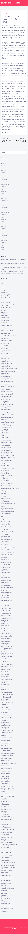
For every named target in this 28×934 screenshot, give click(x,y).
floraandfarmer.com (5, 399)
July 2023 (3, 217)
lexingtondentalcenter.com (7, 477)
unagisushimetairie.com (6, 340)
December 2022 (4, 233)
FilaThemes (14, 928)
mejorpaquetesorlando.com (7, 455)
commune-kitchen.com (6, 574)
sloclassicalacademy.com (6, 556)
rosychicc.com (4, 519)
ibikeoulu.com (4, 603)
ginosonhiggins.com (5, 641)
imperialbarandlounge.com (7, 417)
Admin (12, 13)
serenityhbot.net (5, 747)
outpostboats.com (5, 521)
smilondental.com (5, 463)
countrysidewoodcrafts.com (7, 328)
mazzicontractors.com (6, 827)
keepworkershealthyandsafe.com (8, 335)
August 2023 (4, 214)
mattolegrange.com (5, 631)
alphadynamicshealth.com (7, 870)
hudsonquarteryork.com (6, 837)
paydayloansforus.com (6, 323)
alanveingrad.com (5, 640)
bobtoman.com (4, 353)
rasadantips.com (4, 312)
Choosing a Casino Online (21, 140)
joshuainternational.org (6, 748)
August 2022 (4, 242)
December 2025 (4, 161)
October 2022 (4, 238)
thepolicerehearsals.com (6, 549)
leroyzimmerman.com (6, 880)
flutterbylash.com (5, 872)
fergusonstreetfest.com (6, 855)
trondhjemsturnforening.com (7, 845)
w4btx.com (3, 458)
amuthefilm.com (5, 575)
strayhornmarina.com (6, 561)
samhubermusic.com (5, 910)
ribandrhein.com (4, 493)
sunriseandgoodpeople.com (7, 656)
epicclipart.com (4, 348)
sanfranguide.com (5, 541)
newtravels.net (4, 322)
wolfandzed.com (5, 806)
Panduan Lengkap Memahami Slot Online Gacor (12, 273)
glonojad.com (4, 590)
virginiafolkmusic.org (5, 490)
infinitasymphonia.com (6, 580)
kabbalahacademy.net (6, 462)
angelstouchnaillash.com (6, 460)
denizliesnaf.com (5, 701)
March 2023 (4, 226)
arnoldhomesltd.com (6, 412)
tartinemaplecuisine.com (6, 618)
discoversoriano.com (5, 536)
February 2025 (4, 172)
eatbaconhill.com (5, 317)
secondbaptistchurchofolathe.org (8, 892)
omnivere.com (4, 310)
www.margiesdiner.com (6, 781)
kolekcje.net (4, 495)
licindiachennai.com (5, 297)
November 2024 (4, 179)
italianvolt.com (4, 434)
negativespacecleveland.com (7, 653)
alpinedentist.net (5, 358)
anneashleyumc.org (5, 771)
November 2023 (4, 207)
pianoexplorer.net (5, 822)
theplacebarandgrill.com (6, 687)
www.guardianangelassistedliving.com (9, 844)
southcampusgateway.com (7, 365)
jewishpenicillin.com (5, 485)
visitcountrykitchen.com (6, 636)
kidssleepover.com (5, 320)
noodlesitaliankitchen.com (7, 337)
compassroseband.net (6, 709)
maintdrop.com (4, 351)
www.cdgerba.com (5, 841)
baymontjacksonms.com (6, 648)
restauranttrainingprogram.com (8, 482)
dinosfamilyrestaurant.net (7, 391)
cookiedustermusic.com (6, 664)
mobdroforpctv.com (5, 528)
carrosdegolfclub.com (6, 396)
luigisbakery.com (4, 803)
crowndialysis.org (5, 480)
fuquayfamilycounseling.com (7, 888)
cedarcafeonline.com (5, 305)
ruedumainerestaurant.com (7, 587)
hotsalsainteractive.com (6, 302)
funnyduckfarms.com (6, 875)
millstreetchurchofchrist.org (7, 865)
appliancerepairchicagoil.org (7, 330)
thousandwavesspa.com (6, 679)
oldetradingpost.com (6, 384)
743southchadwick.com (6, 406)
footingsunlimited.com (6, 776)
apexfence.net (4, 911)
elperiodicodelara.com (6, 294)
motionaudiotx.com (5, 898)
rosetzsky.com (4, 589)
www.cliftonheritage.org (6, 789)
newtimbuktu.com (5, 314)
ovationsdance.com (5, 491)
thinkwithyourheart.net (6, 421)
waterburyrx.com (5, 689)
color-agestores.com (6, 514)
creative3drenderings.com (7, 730)
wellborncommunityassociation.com (9, 368)
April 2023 (3, 224)
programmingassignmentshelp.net (8, 318)
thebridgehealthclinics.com (7, 724)
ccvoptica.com (4, 799)
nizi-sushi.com (4, 621)
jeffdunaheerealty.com (6, 760)
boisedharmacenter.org (6, 513)
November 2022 (4, 235)
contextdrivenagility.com (6, 602)
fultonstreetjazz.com (6, 374)
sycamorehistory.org (5, 814)
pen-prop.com (4, 752)
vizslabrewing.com (5, 437)
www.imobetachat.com (6, 737)
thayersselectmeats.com (6, 717)
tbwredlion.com (4, 849)
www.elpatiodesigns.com (6, 836)
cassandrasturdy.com (5, 529)
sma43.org (3, 791)
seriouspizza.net (4, 707)
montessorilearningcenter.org (7, 854)
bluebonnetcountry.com (6, 346)
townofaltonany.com (6, 649)
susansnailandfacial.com (6, 750)
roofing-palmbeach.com (6, 409)
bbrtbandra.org (4, 345)
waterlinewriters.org (5, 725)
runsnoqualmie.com (5, 778)
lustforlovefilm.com (5, 577)
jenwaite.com (4, 877)
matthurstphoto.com (6, 859)
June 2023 (3, 219)
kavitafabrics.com (5, 668)
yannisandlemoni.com (6, 440)
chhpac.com (3, 895)
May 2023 (3, 221)
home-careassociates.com (7, 508)
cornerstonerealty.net (6, 816)
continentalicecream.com (7, 565)
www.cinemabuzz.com (6, 809)
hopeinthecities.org (5, 524)
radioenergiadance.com (6, 360)
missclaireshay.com (5, 290)
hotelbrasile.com (5, 373)
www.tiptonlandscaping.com (7, 796)
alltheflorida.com (5, 860)
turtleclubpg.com (5, 674)
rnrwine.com (4, 885)
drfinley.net (3, 882)
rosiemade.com (4, 449)
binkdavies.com (4, 569)
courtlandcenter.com (5, 681)
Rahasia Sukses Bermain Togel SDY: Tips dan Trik (12, 271)
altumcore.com (4, 710)
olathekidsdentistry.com (6, 452)
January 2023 (4, 231)
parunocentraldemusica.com (7, 842)
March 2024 (4, 198)
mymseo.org (4, 893)
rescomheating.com (5, 901)
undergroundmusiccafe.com (7, 908)
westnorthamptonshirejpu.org (8, 371)
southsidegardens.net (6, 824)
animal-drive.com (5, 712)
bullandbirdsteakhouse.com (7, 786)
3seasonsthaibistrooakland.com (8, 503)
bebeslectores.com (5, 388)
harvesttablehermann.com (7, 394)
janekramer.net (4, 620)
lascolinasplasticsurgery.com (7, 788)
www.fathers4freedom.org (7, 755)
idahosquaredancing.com (6, 427)
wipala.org (3, 516)
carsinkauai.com (4, 864)
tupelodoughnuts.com (6, 450)
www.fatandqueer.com (6, 770)
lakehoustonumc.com (6, 742)
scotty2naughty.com (5, 595)
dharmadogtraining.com (6, 896)
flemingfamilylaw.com (6, 883)
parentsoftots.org (5, 729)
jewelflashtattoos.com (6, 342)
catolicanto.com (4, 496)
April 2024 (3, 196)
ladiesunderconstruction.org (7, 386)
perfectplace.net (5, 501)
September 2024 (5, 184)
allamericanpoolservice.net (7, 483)
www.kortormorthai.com (6, 768)
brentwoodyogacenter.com (7, 794)
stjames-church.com (5, 593)
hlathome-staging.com (6, 473)
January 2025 (4, 175)
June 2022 (3, 247)
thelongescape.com (5, 630)
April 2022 (3, 252)
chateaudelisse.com (5, 366)
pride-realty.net (4, 869)
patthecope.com (4, 704)
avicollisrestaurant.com (6, 684)
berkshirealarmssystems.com (7, 435)
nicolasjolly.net (4, 579)
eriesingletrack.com (5, 445)
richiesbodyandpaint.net (6, 295)
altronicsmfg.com (5, 315)
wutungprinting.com (5, 643)
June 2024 (3, 191)
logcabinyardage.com (6, 733)
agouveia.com (4, 890)
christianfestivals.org (6, 635)
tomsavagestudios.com (6, 486)
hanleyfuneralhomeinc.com (7, 454)
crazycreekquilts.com (6, 567)
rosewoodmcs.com (5, 813)
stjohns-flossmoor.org (6, 661)
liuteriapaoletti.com (5, 654)
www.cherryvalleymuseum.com (8, 381)
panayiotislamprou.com (6, 363)
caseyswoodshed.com (6, 697)
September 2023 (5, 212)
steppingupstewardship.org (7, 798)
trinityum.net (4, 826)
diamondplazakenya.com (6, 847)
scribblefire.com (4, 505)
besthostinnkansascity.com (7, 905)
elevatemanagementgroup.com (8, 878)
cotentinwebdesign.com (6, 383)
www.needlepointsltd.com (7, 785)
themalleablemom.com (6, 612)
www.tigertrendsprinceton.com (8, 753)
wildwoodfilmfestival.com (7, 370)
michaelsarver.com (5, 470)
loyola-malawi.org (5, 518)
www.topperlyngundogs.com (7, 757)
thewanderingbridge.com (6, 610)
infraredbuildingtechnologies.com (8, 393)
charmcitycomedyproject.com (7, 598)
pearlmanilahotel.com (6, 350)
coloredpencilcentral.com (7, 414)
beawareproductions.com (6, 600)
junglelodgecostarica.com (7, 633)
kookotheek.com (5, 361)
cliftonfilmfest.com (5, 416)
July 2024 (3, 189)
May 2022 (3, 249)
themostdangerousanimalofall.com (9, 547)
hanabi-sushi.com (5, 804)
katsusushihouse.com (6, 584)
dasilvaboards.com (5, 557)
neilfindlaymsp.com (5, 682)
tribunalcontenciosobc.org (7, 554)
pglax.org (3, 651)
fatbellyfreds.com (5, 834)
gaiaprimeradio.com (5, 625)
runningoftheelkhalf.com (6, 758)
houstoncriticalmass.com (6, 546)
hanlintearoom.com (5, 873)
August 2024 (4, 186)
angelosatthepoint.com (6, 692)
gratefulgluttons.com (6, 526)
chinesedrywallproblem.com (7, 658)
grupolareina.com (5, 379)
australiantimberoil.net (6, 389)
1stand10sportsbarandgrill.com (8, 457)
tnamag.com (4, 714)
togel (2, 283)
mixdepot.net (4, 811)
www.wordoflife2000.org (7, 426)
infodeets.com (4, 300)
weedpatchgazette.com (6, 442)
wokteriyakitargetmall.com (7, 475)
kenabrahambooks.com (6, 572)
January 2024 (4, 203)
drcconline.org (4, 686)
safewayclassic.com (5, 327)
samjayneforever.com (6, 857)
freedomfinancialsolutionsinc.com (8, 763)
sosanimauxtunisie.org (6, 355)
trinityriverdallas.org (5, 500)
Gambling (9, 132)
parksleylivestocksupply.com (7, 511)
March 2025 (4, 170)
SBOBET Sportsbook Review (7, 140)
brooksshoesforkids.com (6, 715)
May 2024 (3, 193)
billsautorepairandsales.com (7, 850)
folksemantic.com (5, 430)
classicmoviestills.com (6, 533)
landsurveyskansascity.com (7, 773)
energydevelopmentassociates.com (9, 398)
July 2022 (3, 245)
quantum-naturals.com (6, 852)
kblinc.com (3, 444)
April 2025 (3, 168)
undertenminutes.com (6, 309)
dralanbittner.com (5, 439)
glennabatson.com (5, 559)
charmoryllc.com (5, 542)
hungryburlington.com (6, 615)
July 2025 (3, 165)
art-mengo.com (4, 623)
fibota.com (3, 839)
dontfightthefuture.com (6, 411)
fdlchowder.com (4, 783)
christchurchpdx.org (5, 570)
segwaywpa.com (4, 720)
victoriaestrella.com (5, 677)
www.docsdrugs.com (5, 780)
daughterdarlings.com (6, 299)
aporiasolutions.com (5, 719)
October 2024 (4, 182)
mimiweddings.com (5, 903)
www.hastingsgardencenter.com (8, 821)
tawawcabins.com (5, 429)
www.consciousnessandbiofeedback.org (10, 817)
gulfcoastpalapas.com (6, 722)
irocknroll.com (4, 424)
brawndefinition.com (5, 564)
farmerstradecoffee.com (6, 732)
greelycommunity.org (6, 585)
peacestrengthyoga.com (6, 761)
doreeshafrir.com (5, 597)
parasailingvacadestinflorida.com (8, 867)
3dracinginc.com (4, 544)
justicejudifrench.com (6, 608)
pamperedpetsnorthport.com (7, 447)
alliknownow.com (5, 551)
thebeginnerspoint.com (6, 537)
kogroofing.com (4, 356)
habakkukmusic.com (5, 743)
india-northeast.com (5, 407)
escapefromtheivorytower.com (8, 404)
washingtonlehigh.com (6, 801)
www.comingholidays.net (6, 539)
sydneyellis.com (4, 478)
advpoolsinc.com (5, 691)
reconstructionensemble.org (7, 666)
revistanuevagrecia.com (6, 592)
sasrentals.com (4, 467)
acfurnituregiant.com (6, 307)
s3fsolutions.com (5, 401)
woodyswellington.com (6, 832)
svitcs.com (3, 705)
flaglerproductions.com (6, 562)
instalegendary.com (5, 333)
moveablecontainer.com (6, 378)
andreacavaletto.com (6, 510)
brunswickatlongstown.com (7, 617)
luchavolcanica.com (5, 669)
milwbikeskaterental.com (7, 646)
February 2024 (4, 200)
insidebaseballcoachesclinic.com (8, 862)
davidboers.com (4, 735)
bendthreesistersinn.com (6, 659)
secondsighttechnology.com (7, 468)
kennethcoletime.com (6, 613)
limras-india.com (4, 292)
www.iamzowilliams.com (6, 819)
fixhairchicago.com (5, 699)
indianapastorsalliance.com (7, 694)
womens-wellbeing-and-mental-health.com (11, 488)
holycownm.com (4, 671)
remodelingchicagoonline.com (7, 793)
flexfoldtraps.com (5, 765)
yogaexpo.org (4, 506)
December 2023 (4, 205)
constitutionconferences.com (7, 702)
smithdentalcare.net (5, 906)
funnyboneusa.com (5, 663)
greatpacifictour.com (5, 676)
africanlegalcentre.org (6, 582)
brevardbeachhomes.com (6, 402)
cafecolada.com (4, 534)
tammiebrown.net (5, 626)
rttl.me (2, 900)
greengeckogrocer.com (6, 472)
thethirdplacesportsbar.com (7, 829)
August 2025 (4, 163)
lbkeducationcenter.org (6, 498)
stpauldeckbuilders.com (6, 775)
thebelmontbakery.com (6, 325)
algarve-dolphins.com (6, 638)
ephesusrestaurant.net (6, 831)
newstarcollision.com (6, 465)
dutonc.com (3, 628)
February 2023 (4, 228)
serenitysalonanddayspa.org (7, 304)
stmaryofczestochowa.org (7, 607)
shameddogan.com (5, 727)
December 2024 (4, 177)
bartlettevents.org (5, 376)
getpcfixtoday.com (5, 343)
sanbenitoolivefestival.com (7, 531)
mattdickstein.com (5, 738)
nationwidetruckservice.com (7, 673)
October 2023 (4, 210)
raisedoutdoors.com (5, 419)
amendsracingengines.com (7, 766)
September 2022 (5, 240)
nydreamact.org (4, 338)
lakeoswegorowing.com (6, 887)
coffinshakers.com (5, 605)
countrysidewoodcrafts (10, 2)
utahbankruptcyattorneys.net (7, 422)
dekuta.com (3, 808)
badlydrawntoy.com (5, 740)
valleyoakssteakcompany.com (8, 696)
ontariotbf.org (4, 332)
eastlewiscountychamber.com (8, 552)
